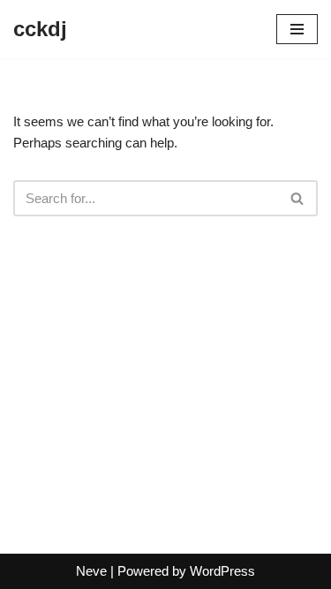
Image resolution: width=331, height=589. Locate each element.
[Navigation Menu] (297, 29)
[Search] (298, 198)
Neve (91, 570)
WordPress (222, 570)
